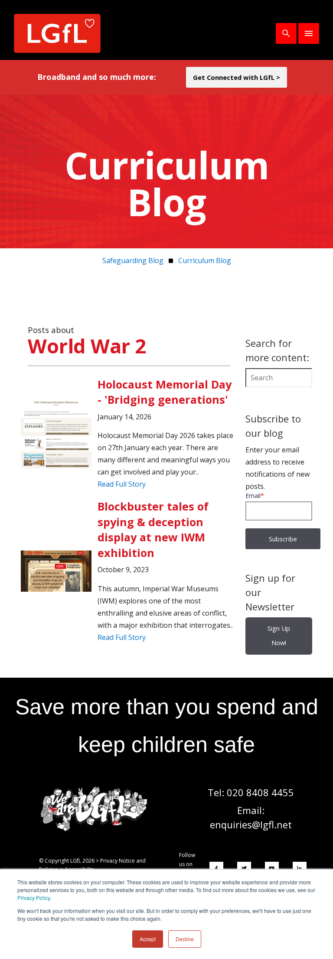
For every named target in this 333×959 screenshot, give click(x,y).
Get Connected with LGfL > (236, 77)
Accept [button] (148, 939)
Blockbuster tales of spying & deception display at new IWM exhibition (153, 529)
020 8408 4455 (260, 792)
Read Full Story (122, 484)
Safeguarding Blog (132, 260)
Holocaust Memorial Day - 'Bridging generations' (165, 392)
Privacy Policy (33, 897)
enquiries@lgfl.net (251, 824)
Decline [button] (185, 939)
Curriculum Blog (204, 260)
